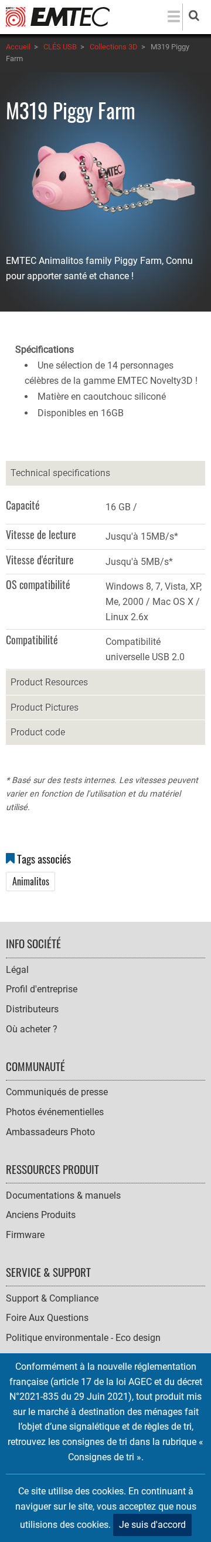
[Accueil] (58, 16)
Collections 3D (114, 46)
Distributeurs (32, 1009)
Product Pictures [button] (45, 707)
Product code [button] (38, 732)
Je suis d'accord (152, 1524)
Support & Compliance (52, 1298)
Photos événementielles (55, 1112)
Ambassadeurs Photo (50, 1132)
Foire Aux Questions (47, 1317)
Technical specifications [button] (60, 473)
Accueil (18, 46)
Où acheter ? (31, 1029)
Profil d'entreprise (41, 989)
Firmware (25, 1234)
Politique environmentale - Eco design (83, 1337)
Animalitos (30, 881)
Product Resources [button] (49, 682)
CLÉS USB (60, 46)
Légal (17, 969)
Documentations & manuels (63, 1195)
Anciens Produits (41, 1214)
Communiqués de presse (57, 1092)
